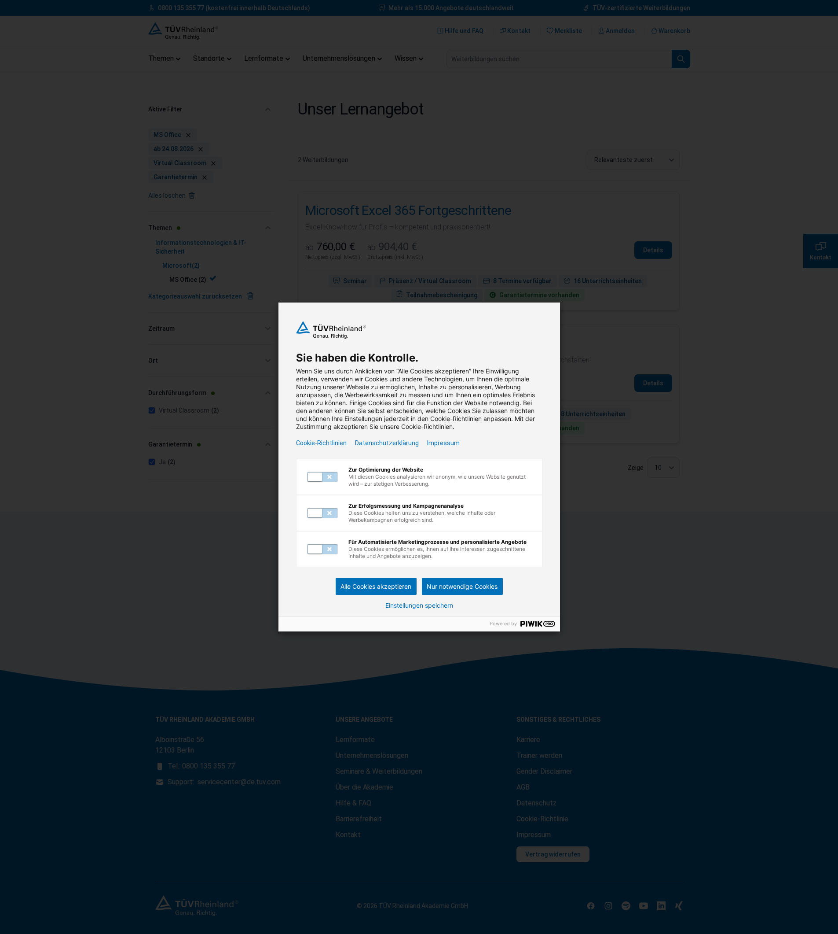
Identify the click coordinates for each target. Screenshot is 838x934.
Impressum (443, 443)
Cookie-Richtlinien (321, 443)
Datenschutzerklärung (387, 443)
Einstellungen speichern (419, 605)
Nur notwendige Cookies (462, 586)
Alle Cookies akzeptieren (375, 586)
